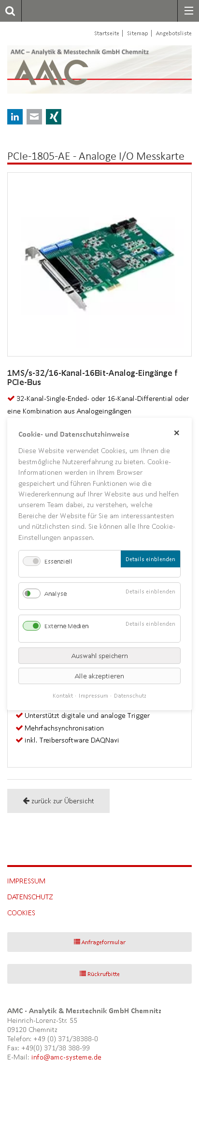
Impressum (26, 881)
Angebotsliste (174, 33)
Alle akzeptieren (99, 676)
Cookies (21, 912)
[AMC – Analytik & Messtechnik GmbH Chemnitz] (67, 69)
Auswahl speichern (99, 656)
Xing (53, 116)
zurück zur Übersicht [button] (62, 801)
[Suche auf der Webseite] (7, 11)
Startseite (106, 33)
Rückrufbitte (103, 974)
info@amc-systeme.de (66, 1057)
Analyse (55, 593)
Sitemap (137, 33)
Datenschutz (30, 897)
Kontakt (63, 695)
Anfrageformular (104, 942)
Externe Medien (66, 626)
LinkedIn (15, 116)
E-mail (34, 116)
